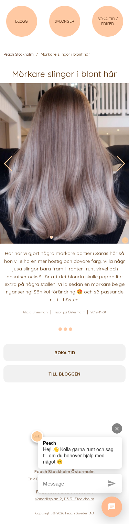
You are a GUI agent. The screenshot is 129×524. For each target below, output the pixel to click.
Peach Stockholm (18, 54)
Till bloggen (64, 374)
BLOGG (21, 21)
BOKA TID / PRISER (107, 21)
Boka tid (64, 352)
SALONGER (64, 21)
